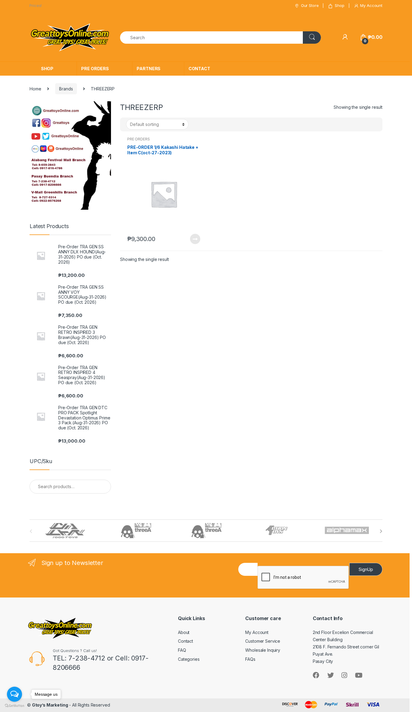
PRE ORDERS (95, 68)
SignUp (366, 569)
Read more (194, 239)
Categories (189, 659)
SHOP (47, 68)
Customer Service (262, 641)
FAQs (250, 659)
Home (35, 88)
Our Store (310, 5)
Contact (185, 641)
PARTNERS (148, 68)
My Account (371, 5)
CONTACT (199, 68)
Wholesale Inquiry (262, 650)
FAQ (182, 650)
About (183, 632)
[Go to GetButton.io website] (14, 706)
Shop (339, 5)
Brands (66, 88)
